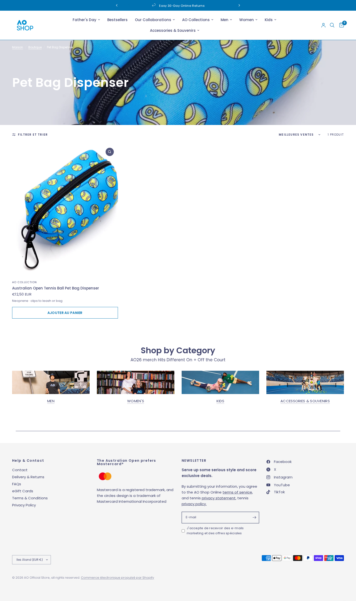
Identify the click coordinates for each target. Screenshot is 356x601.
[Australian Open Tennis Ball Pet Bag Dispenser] (65, 210)
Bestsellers (117, 19)
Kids (269, 19)
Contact (20, 469)
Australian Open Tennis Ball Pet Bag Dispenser (55, 288)
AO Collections (196, 19)
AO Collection (24, 282)
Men (224, 19)
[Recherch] (332, 25)
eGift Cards (22, 491)
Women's (135, 401)
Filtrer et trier (33, 134)
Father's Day (84, 19)
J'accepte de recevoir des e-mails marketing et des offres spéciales (215, 530)
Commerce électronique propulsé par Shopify (117, 577)
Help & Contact (28, 460)
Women (246, 19)
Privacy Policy (24, 505)
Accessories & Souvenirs (173, 30)
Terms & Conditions (30, 498)
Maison (17, 47)
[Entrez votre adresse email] (254, 517)
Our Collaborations (153, 19)
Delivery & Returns (28, 476)
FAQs (16, 483)
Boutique (35, 47)
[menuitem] (86, 20)
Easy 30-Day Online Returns (182, 5)
